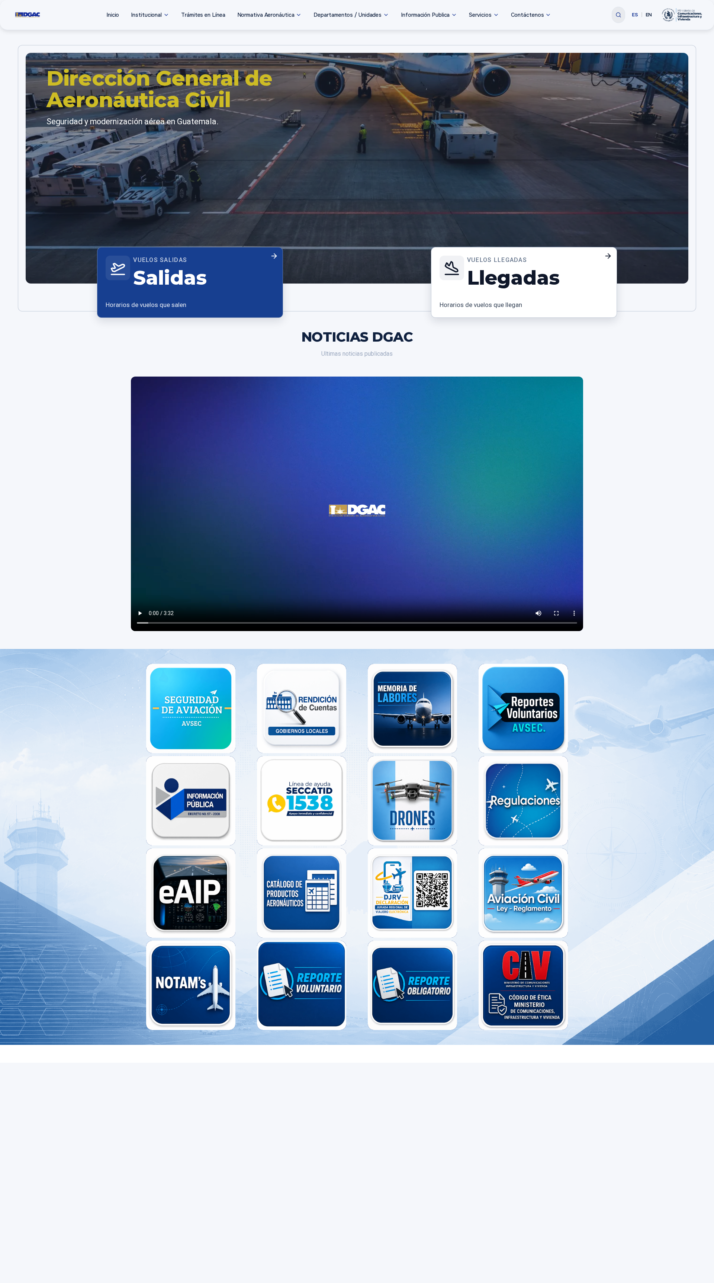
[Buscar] (618, 15)
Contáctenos (527, 15)
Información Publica (425, 15)
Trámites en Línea (203, 15)
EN (649, 15)
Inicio (112, 15)
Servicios (480, 15)
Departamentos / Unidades (347, 15)
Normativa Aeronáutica (266, 15)
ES (635, 15)
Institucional (146, 15)
